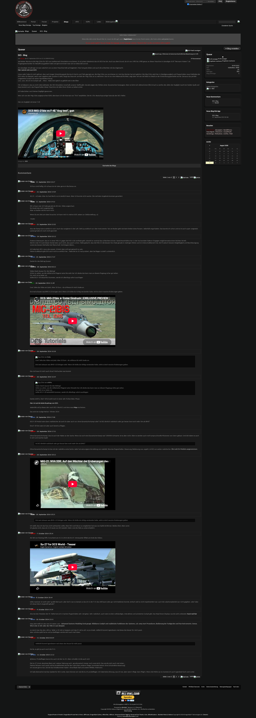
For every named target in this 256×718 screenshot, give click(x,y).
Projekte (55, 22)
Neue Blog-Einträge (25, 25)
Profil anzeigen (222, 59)
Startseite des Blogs (109, 166)
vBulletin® (124, 707)
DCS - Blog (215, 101)
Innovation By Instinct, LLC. (131, 716)
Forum (44, 22)
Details (205, 714)
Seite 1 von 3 (167, 177)
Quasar (34, 31)
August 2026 (224, 145)
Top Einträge (37, 25)
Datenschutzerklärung (212, 687)
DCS (26, 161)
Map (75, 407)
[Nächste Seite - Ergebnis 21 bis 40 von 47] (184, 177)
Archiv (203, 687)
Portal (33, 22)
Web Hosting (128, 711)
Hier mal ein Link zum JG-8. (27, 70)
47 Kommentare (196, 58)
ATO (77, 22)
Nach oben (236, 687)
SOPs (88, 22)
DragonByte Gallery (96, 714)
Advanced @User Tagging (122, 714)
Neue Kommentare (213, 97)
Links (99, 22)
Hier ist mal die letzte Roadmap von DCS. (44, 403)
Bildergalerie (111, 22)
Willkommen (21, 22)
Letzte (192, 177)
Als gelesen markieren (228, 61)
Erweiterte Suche (227, 25)
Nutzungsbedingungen (226, 687)
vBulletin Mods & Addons (165, 714)
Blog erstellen (232, 48)
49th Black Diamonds (194, 687)
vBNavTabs (105, 714)
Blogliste (44, 25)
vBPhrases (86, 714)
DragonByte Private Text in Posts (73, 714)
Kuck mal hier (192, 614)
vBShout (111, 714)
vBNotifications (152, 714)
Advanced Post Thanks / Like (138, 714)
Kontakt (185, 687)
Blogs (66, 22)
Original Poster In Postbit (55, 714)
